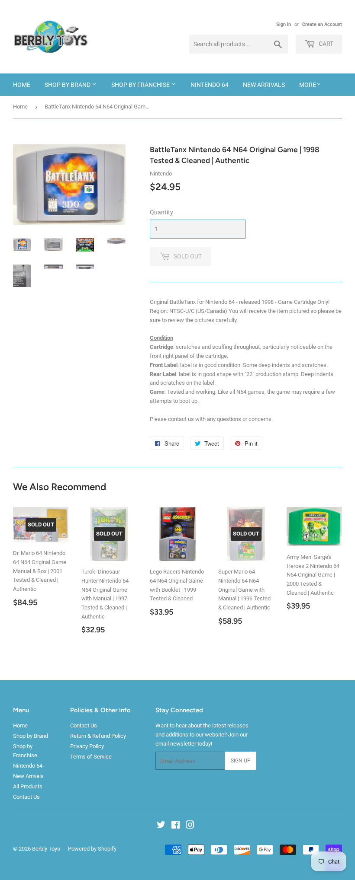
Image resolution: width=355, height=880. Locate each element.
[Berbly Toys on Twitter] (161, 826)
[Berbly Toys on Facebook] (175, 826)
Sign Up (241, 761)
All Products (27, 786)
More (307, 84)
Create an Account (322, 24)
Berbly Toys (46, 848)
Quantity (161, 212)
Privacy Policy (87, 746)
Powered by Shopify (92, 848)
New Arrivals (264, 84)
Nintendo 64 (209, 84)
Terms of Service (91, 756)
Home (21, 84)
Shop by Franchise (141, 84)
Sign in (283, 24)
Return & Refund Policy (98, 736)
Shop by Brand (68, 84)
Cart (325, 43)
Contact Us (26, 797)
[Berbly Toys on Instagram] (190, 826)
